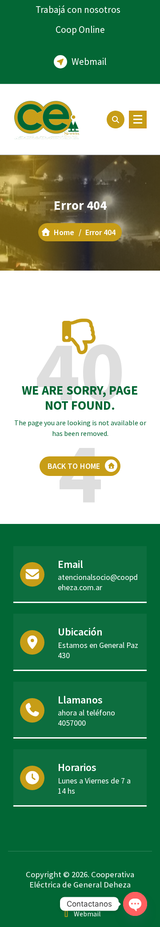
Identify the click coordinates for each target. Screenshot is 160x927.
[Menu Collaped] (138, 119)
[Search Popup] (115, 119)
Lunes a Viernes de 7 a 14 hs (94, 785)
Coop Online (80, 30)
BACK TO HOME (74, 466)
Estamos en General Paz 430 (98, 650)
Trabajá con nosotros (78, 10)
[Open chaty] (135, 904)
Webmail (89, 62)
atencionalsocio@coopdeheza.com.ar (98, 582)
